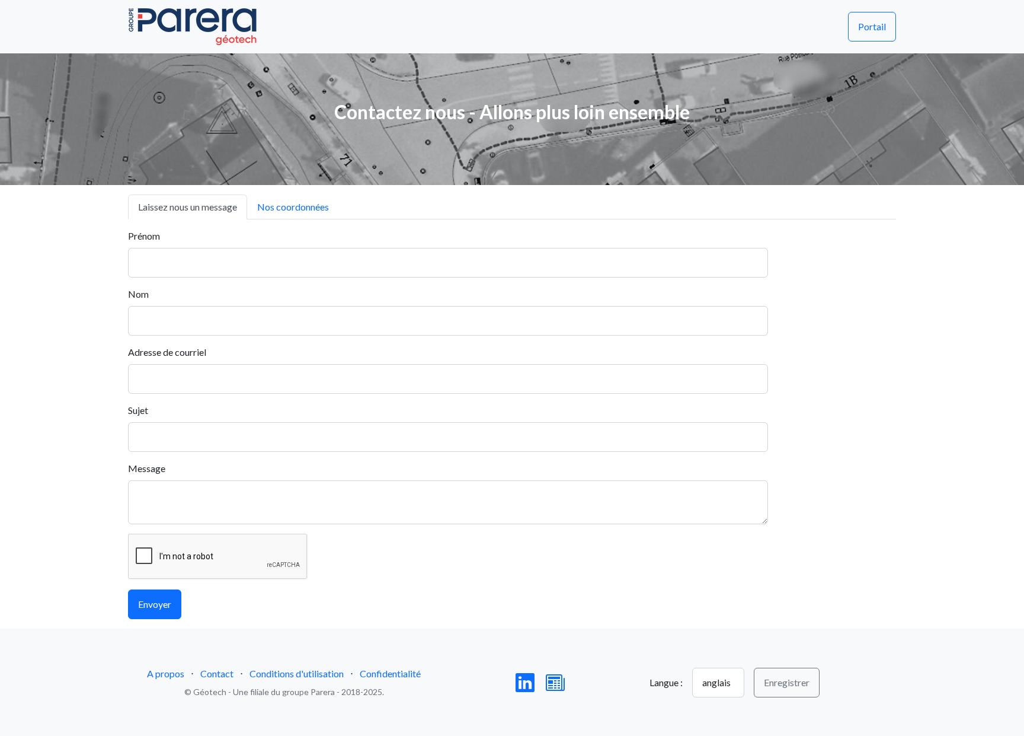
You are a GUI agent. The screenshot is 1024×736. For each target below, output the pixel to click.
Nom (138, 294)
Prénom (144, 235)
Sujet (138, 410)
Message (146, 468)
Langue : (666, 682)
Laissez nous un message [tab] (187, 206)
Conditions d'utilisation (296, 673)
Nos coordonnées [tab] (293, 206)
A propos (165, 673)
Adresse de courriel (167, 352)
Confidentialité (390, 673)
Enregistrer (786, 682)
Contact (216, 673)
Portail (872, 26)
